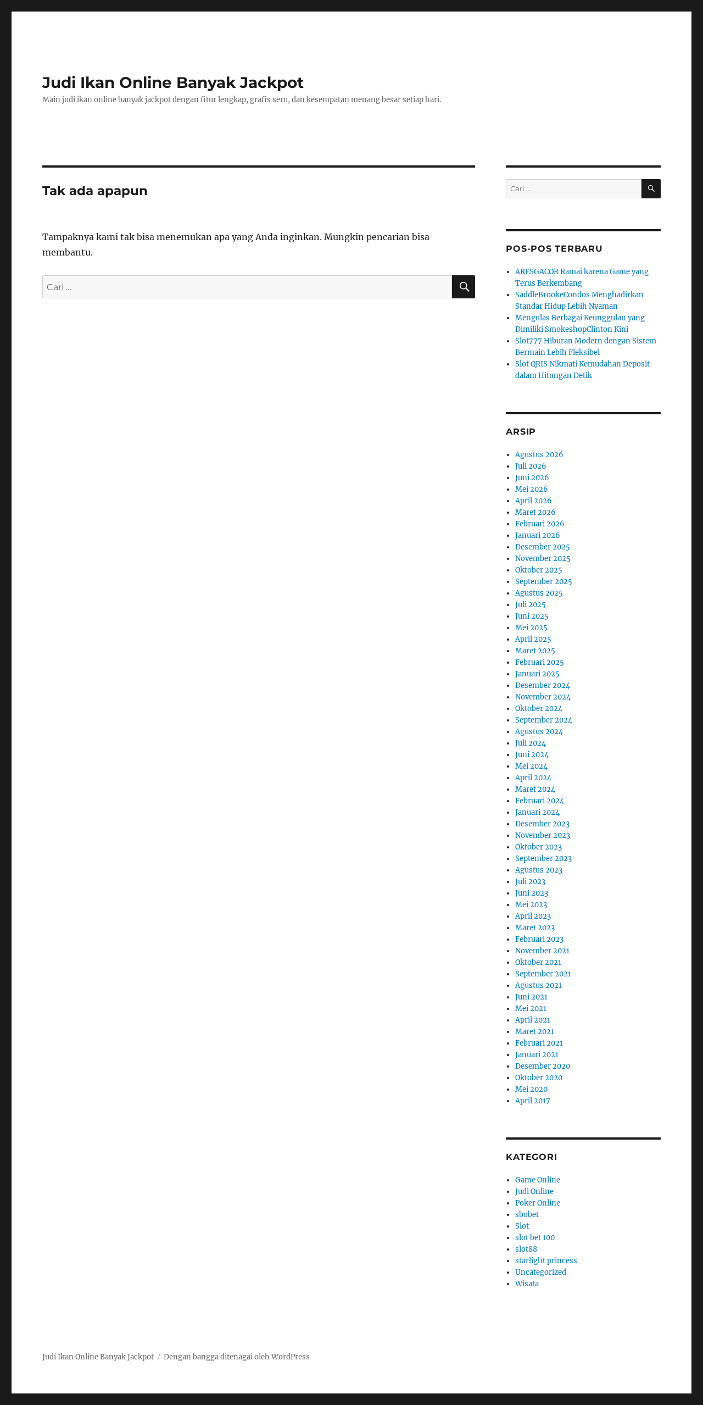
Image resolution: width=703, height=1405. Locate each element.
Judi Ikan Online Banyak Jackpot (173, 82)
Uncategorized (540, 1272)
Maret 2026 (535, 512)
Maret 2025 (535, 651)
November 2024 (543, 697)
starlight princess (546, 1260)
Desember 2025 (542, 547)
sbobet (527, 1214)
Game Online (537, 1180)
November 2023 (542, 835)
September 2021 (543, 974)
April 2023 (533, 916)
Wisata (527, 1284)
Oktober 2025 (538, 570)
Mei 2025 (531, 627)
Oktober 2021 (538, 962)
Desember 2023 (542, 824)
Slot (522, 1226)
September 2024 (543, 720)
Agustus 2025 (539, 593)
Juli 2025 (530, 604)
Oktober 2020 (538, 1077)
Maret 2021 (534, 1031)
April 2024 (533, 777)
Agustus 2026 (539, 454)
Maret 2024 (535, 789)
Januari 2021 (537, 1054)
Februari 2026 (540, 524)
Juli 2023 (530, 881)
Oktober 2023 (538, 847)
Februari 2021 (539, 1043)
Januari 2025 (537, 674)
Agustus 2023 (538, 870)
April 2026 (533, 501)
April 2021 (532, 1020)
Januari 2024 (537, 812)
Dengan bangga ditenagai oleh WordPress (237, 1357)
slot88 (526, 1249)
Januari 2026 (537, 535)
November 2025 (543, 558)
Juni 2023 (531, 893)
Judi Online (534, 1191)
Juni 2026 (532, 477)
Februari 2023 (539, 939)
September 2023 (543, 858)
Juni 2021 (531, 997)
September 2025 (543, 581)
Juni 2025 (532, 616)
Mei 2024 (531, 766)
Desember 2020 (542, 1066)
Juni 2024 (532, 754)
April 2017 (532, 1101)
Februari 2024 (539, 801)
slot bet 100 (535, 1237)
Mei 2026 (531, 489)
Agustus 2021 (538, 985)
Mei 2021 (530, 1008)
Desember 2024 (542, 685)
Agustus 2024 (539, 731)
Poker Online (537, 1203)
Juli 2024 (530, 743)
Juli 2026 (530, 466)
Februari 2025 (539, 662)
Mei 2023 (531, 904)
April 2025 (533, 639)
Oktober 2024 (538, 708)
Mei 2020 (531, 1089)
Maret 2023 (535, 927)
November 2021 (542, 951)
